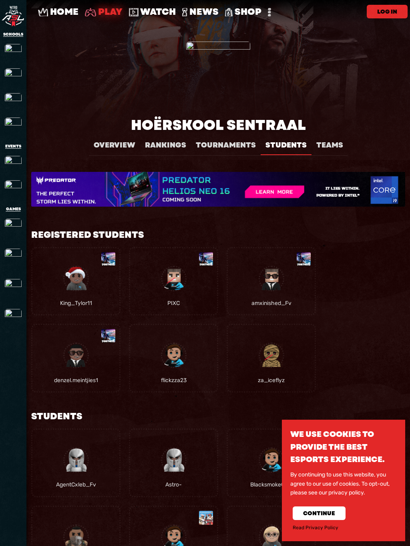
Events (13, 146)
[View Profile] (76, 278)
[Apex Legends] (13, 230)
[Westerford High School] (13, 126)
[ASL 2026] (13, 164)
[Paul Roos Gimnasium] (13, 76)
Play (109, 11)
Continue (319, 513)
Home (63, 11)
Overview (114, 145)
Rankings (165, 145)
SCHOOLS (13, 34)
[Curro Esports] (13, 188)
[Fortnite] (13, 260)
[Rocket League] (13, 290)
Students (286, 145)
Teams (329, 145)
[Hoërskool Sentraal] (13, 52)
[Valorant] (13, 320)
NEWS (203, 11)
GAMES (13, 209)
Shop (247, 11)
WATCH (157, 11)
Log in (387, 12)
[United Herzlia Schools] (13, 101)
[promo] (218, 189)
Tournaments (226, 145)
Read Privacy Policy (315, 527)
